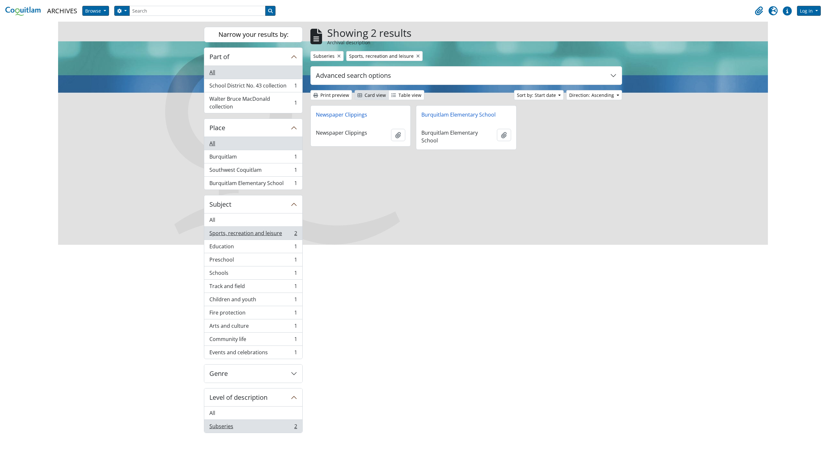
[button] (759, 11)
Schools (253, 274)
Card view (374, 95)
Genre (218, 373)
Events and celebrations (253, 354)
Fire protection (253, 314)
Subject (220, 204)
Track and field (253, 288)
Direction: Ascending (592, 95)
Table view (409, 95)
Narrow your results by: (253, 34)
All (212, 72)
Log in (807, 11)
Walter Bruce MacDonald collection (253, 102)
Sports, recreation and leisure (253, 235)
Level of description (238, 397)
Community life (253, 341)
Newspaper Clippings (341, 114)
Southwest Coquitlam (253, 171)
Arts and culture (253, 327)
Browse (93, 11)
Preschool (253, 261)
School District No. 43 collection (253, 87)
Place (217, 127)
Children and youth (253, 301)
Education (253, 248)
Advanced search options (353, 75)
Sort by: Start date (537, 95)
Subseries (253, 428)
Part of (219, 56)
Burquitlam (253, 158)
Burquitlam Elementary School (253, 185)
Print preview (334, 95)
